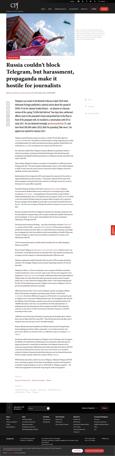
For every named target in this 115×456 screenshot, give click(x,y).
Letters (8, 424)
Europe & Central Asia (22, 380)
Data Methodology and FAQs (30, 429)
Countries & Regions (101, 417)
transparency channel (30, 275)
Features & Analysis (13, 57)
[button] (107, 1)
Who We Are (76, 422)
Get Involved (60, 417)
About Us (76, 417)
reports (17, 334)
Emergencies (46, 419)
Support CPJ (59, 419)
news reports (28, 194)
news (68, 332)
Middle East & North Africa (101, 424)
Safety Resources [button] (60, 9)
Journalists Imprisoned (28, 422)
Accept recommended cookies (94, 450)
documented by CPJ (58, 123)
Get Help (104, 9)
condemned (19, 140)
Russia (49, 380)
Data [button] (49, 9)
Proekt (28, 392)
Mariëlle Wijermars (54, 390)
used (49, 329)
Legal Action (42, 390)
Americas (96, 419)
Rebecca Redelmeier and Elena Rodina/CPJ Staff (22, 93)
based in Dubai (55, 189)
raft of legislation (47, 227)
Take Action (59, 422)
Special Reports (10, 427)
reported (65, 196)
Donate (94, 9)
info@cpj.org (105, 438)
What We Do (76, 419)
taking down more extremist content (45, 250)
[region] (57, 451)
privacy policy (11, 453)
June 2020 (27, 145)
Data (23, 417)
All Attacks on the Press (28, 427)
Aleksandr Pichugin (21, 390)
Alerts (8, 419)
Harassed (33, 390)
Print (89, 100)
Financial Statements (79, 429)
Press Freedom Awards (62, 424)
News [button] (43, 9)
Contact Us (76, 432)
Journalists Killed (27, 419)
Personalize (77, 450)
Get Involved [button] (73, 9)
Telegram (35, 392)
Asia (95, 429)
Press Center (76, 427)
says (29, 270)
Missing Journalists (27, 424)
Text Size (91, 106)
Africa (95, 427)
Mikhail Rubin (20, 392)
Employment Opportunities (81, 424)
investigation (19, 296)
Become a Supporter (88, 408)
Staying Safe (46, 422)
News (8, 417)
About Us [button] (84, 9)
